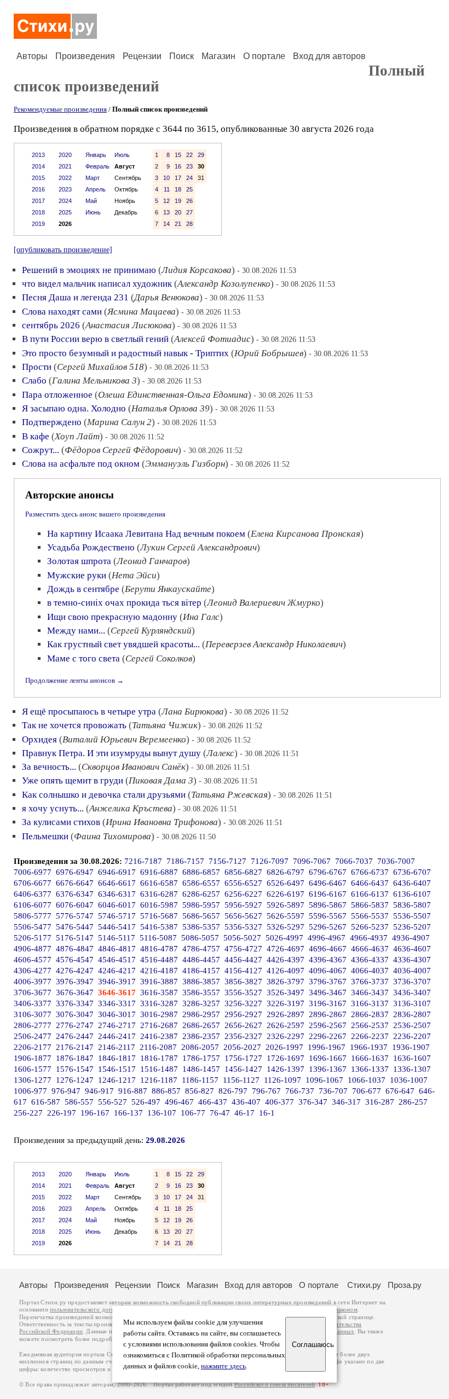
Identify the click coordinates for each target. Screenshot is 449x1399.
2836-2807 (412, 1014)
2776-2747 (75, 1025)
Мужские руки (76, 575)
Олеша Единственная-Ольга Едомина (173, 395)
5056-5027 (242, 937)
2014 (38, 166)
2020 (65, 155)
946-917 (99, 1091)
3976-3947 (75, 981)
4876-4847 (75, 948)
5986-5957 (201, 905)
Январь (95, 155)
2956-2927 (243, 1014)
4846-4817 (117, 948)
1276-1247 (75, 1080)
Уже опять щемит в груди (72, 780)
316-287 (379, 1102)
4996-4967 (327, 937)
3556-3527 (243, 992)
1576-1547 (75, 1069)
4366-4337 (370, 959)
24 (189, 178)
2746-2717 (117, 1025)
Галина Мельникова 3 (94, 380)
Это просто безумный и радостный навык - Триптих (125, 353)
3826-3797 (285, 981)
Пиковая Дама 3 (161, 780)
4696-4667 (328, 948)
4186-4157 (201, 970)
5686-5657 (201, 916)
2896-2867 (328, 1014)
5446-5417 (117, 926)
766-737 (299, 1091)
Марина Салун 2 (119, 422)
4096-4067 (328, 970)
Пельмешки (45, 836)
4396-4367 (328, 959)
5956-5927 (243, 905)
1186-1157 (200, 1080)
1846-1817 (117, 1058)
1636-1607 (412, 1058)
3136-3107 (412, 1003)
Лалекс (220, 753)
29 (201, 155)
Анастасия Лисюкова (128, 325)
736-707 (333, 1091)
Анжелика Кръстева (130, 808)
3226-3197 (285, 1003)
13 (166, 212)
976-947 (65, 1091)
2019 (38, 223)
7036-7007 (396, 861)
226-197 (61, 1112)
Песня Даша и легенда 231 (75, 297)
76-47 (220, 1112)
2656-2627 (243, 1025)
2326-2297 (285, 1036)
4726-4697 (285, 948)
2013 (38, 155)
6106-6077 (32, 905)
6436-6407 (412, 883)
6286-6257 (201, 894)
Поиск (181, 56)
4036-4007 (412, 970)
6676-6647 (75, 883)
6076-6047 (75, 905)
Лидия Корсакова (197, 270)
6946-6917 (117, 872)
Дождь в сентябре (83, 589)
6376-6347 (75, 894)
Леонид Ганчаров (152, 561)
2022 (65, 178)
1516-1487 (159, 1069)
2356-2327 (243, 1036)
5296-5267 (328, 926)
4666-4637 (370, 948)
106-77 (193, 1112)
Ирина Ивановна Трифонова (162, 822)
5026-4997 (284, 937)
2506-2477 (32, 1036)
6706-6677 (32, 883)
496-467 (179, 1102)
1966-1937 (369, 1047)
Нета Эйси (134, 575)
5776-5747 (75, 916)
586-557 (79, 1102)
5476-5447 (75, 926)
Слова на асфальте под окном (81, 463)
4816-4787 (159, 948)
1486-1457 (201, 1069)
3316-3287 (159, 1003)
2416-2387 (159, 1036)
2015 (38, 178)
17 (178, 178)
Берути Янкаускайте (168, 589)
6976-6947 (75, 872)
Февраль (97, 166)
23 (189, 166)
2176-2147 (75, 1047)
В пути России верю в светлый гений (95, 339)
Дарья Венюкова (166, 297)
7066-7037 (354, 861)
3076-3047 (75, 1014)
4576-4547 (75, 959)
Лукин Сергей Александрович (198, 547)
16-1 (267, 1112)
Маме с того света (83, 658)
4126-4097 (285, 970)
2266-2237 (370, 1036)
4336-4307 (412, 959)
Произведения (85, 56)
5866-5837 (370, 905)
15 (178, 155)
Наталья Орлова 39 (170, 408)
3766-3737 (370, 981)
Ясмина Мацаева (141, 311)
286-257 (413, 1102)
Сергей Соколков (158, 658)
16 (178, 166)
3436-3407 (412, 992)
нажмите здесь (223, 1366)
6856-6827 (243, 872)
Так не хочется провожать (74, 725)
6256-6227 (243, 894)
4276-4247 (75, 970)
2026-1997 (284, 1047)
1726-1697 (285, 1058)
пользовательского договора (88, 1310)
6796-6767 (328, 872)
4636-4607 (412, 948)
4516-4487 (159, 959)
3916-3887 (159, 981)
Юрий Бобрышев (268, 353)
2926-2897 (285, 1014)
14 (166, 223)
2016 (38, 189)
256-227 (28, 1112)
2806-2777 (32, 1025)
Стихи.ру (364, 1285)
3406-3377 (32, 1003)
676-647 (400, 1091)
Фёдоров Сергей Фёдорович (121, 450)
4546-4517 (117, 959)
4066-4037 (370, 970)
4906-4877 (32, 948)
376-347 (312, 1102)
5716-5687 (159, 916)
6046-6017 (117, 905)
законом (346, 1310)
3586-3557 (201, 992)
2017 (38, 201)
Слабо (34, 380)
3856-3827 (243, 981)
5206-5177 (32, 937)
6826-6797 (285, 872)
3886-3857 (201, 981)
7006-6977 (32, 872)
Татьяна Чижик (165, 725)
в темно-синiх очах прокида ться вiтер (124, 602)
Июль (122, 155)
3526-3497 (285, 992)
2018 (38, 212)
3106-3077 (32, 1014)
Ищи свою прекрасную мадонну (112, 617)
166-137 (128, 1112)
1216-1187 (158, 1080)
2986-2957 (201, 1014)
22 (189, 155)
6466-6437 (370, 883)
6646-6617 (117, 883)
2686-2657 (201, 1025)
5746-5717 (117, 916)
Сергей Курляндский (151, 630)
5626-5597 (285, 916)
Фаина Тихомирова (112, 836)
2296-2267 (328, 1036)
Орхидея (39, 739)
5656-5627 (243, 916)
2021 (65, 166)
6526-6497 (285, 883)
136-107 (161, 1112)
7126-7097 (270, 861)
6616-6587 (159, 883)
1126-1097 (282, 1080)
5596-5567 (328, 916)
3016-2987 (159, 1014)
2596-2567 (328, 1025)
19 (178, 201)
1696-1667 (328, 1058)
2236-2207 (412, 1036)
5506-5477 (32, 926)
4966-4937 (369, 937)
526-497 (145, 1102)
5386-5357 (201, 926)
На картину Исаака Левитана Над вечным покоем (146, 534)
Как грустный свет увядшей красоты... (123, 644)
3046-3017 (117, 1014)
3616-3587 (159, 992)
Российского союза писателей (274, 1384)
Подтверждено (52, 422)
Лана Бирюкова (193, 711)
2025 (65, 212)
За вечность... (49, 767)
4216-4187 (159, 970)
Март (92, 178)
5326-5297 (285, 926)
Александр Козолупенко (223, 283)
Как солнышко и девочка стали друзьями (104, 795)
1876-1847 (75, 1058)
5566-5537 (370, 916)
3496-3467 (328, 992)
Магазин (218, 56)
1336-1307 (412, 1069)
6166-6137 (370, 894)
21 (178, 223)
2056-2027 (242, 1047)
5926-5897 (285, 905)
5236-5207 (412, 926)
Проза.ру (405, 1285)
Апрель (95, 189)
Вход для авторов (329, 56)
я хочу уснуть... (53, 808)
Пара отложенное (57, 395)
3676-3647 (75, 992)
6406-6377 (32, 894)
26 (189, 201)
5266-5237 (370, 926)
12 (166, 201)
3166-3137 (370, 1003)
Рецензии (142, 56)
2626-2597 (285, 1025)
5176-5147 (75, 937)
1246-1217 (117, 1080)
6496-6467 (328, 883)
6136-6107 (412, 894)
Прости (36, 367)
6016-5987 (159, 905)
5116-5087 (158, 937)
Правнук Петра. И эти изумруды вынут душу (111, 753)
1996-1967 (327, 1047)
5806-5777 (32, 916)
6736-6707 (412, 872)
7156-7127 (227, 861)
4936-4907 (411, 937)
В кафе (35, 436)
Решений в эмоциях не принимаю (89, 270)
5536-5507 (412, 916)
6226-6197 (285, 894)
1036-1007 (409, 1080)
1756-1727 (243, 1058)
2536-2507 (412, 1025)
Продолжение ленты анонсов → (74, 680)
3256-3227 (243, 1003)
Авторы (32, 56)
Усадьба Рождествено (91, 547)
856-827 (199, 1091)
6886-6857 (201, 872)
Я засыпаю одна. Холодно (74, 408)
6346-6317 (117, 894)
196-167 (95, 1112)
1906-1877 (32, 1058)
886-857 (166, 1091)
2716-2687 (159, 1025)
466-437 (212, 1102)
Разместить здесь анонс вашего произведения (95, 514)
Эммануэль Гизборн (185, 463)
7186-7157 (185, 861)
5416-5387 (159, 926)
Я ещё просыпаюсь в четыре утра (89, 711)
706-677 (366, 1091)
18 (178, 189)
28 (189, 223)
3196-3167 (328, 1003)
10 (166, 178)
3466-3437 (370, 992)
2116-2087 (158, 1047)
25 (189, 189)
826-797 (232, 1091)
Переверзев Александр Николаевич (274, 644)
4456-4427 (243, 959)
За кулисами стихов (61, 822)
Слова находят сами (62, 311)
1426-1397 (285, 1069)
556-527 (112, 1102)
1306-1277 (32, 1080)
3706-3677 (32, 992)
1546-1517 (117, 1069)
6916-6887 (159, 872)
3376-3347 (75, 1003)
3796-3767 (328, 981)
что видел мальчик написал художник (97, 283)
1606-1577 (32, 1069)
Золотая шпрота (79, 561)
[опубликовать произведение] (63, 249)
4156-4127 (243, 970)
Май (91, 201)
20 (178, 212)
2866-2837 (370, 1014)
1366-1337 (370, 1069)
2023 (65, 189)
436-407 (246, 1102)
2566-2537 (370, 1025)
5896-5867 (328, 905)
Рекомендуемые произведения (60, 109)
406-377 (279, 1102)
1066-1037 (366, 1080)
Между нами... (76, 630)
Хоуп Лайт (77, 436)
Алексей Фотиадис (212, 339)
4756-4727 (243, 948)
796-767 (266, 1091)
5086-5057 (200, 937)
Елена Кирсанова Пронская (305, 534)
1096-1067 (324, 1080)
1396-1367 (328, 1069)
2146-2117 (116, 1047)
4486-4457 (201, 959)
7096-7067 (312, 861)
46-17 (244, 1112)
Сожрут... (40, 450)
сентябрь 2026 (51, 325)
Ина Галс (201, 617)
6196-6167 (328, 894)
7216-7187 (143, 861)
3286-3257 (201, 1003)
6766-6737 (370, 872)
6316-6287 (159, 894)
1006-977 (30, 1091)
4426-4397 (285, 959)
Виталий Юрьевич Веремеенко (124, 739)
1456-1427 (243, 1069)
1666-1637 (370, 1058)
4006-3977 (32, 981)
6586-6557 (201, 883)
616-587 (45, 1102)
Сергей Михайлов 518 (100, 367)
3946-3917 (117, 981)
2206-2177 (32, 1047)
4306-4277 (32, 970)
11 (167, 189)
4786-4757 (201, 948)
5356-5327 (243, 926)
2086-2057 (200, 1047)
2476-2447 (75, 1036)
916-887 (132, 1091)
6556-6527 (243, 883)
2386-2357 (201, 1036)
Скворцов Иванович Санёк (134, 767)
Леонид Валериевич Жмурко (263, 602)
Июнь (93, 212)
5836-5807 (412, 905)
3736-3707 (412, 981)
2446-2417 (117, 1036)
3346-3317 (117, 1003)
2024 (65, 201)
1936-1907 (411, 1047)
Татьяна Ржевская (229, 795)
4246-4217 (117, 970)
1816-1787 (159, 1058)
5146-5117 (116, 937)
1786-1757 (201, 1058)
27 (189, 212)
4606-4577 (32, 959)
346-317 (346, 1102)
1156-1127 (241, 1080)
